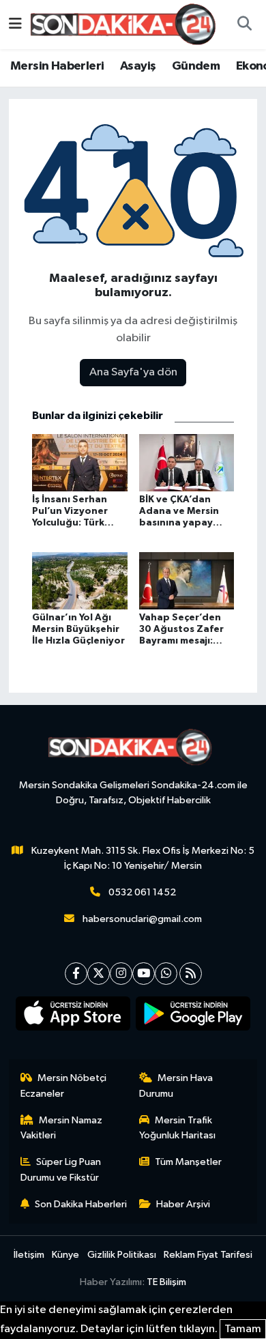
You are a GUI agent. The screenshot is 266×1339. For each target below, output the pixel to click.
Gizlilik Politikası (121, 1255)
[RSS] (190, 973)
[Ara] (244, 24)
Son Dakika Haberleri (81, 1204)
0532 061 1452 (142, 892)
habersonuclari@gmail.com (142, 919)
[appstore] (73, 1016)
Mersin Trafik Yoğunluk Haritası (177, 1127)
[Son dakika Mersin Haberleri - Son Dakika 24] (127, 24)
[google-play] (193, 1016)
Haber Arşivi (183, 1204)
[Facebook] (76, 973)
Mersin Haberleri (57, 66)
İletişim (29, 1255)
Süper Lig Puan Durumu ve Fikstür (61, 1169)
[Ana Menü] (15, 24)
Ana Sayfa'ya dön (133, 372)
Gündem (196, 66)
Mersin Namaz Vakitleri (61, 1127)
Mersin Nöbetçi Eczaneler (63, 1085)
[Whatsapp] (166, 973)
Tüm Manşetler (188, 1162)
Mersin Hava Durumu (176, 1085)
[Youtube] (143, 973)
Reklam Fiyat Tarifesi (208, 1255)
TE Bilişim (166, 1282)
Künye (65, 1255)
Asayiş (138, 66)
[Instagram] (121, 973)
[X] (98, 973)
